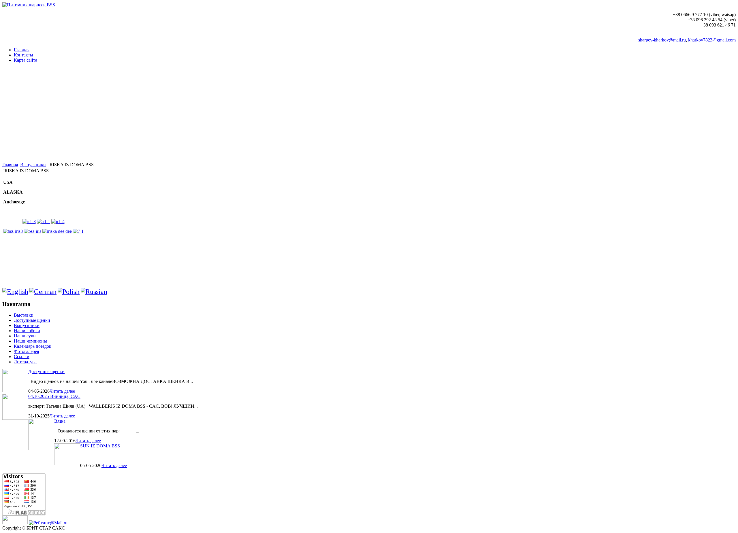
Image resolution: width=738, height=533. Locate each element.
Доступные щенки (46, 371)
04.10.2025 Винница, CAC (54, 396)
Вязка (59, 421)
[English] (15, 292)
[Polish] (69, 292)
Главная (10, 164)
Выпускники (33, 164)
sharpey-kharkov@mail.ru (662, 39)
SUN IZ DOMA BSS (100, 445)
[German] (43, 292)
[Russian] (94, 292)
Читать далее (62, 391)
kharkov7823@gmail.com (712, 39)
